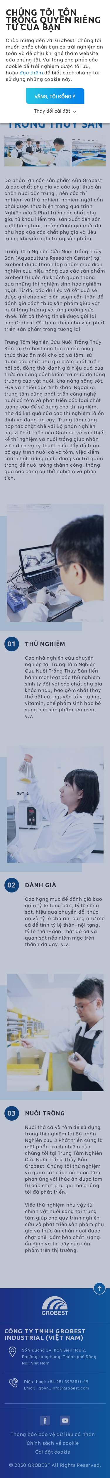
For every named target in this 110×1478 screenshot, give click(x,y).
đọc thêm (31, 72)
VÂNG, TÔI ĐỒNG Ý (55, 96)
